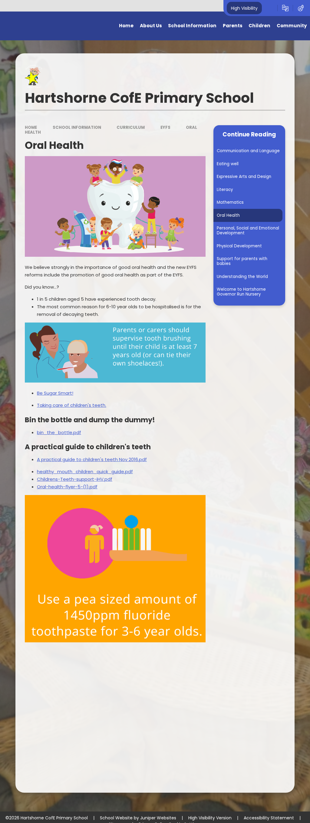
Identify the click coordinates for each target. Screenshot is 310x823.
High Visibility (244, 8)
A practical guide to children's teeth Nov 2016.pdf (92, 459)
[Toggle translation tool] (285, 8)
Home (31, 127)
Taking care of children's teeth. (71, 405)
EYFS (165, 127)
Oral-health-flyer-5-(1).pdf (67, 486)
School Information (77, 127)
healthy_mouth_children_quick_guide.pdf (85, 471)
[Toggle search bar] (269, 8)
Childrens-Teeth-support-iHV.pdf (74, 479)
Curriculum (131, 127)
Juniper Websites (158, 818)
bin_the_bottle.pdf (59, 432)
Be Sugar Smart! (55, 393)
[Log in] (300, 8)
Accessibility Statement (269, 818)
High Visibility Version (210, 818)
